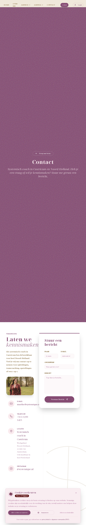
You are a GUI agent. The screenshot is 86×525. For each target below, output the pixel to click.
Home (6, 5)
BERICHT (48, 373)
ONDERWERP (49, 362)
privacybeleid (46, 519)
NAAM (47, 352)
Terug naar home (45, 153)
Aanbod (24, 5)
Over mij (15, 5)
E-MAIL (63, 352)
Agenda (37, 5)
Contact (51, 5)
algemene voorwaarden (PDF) (60, 519)
